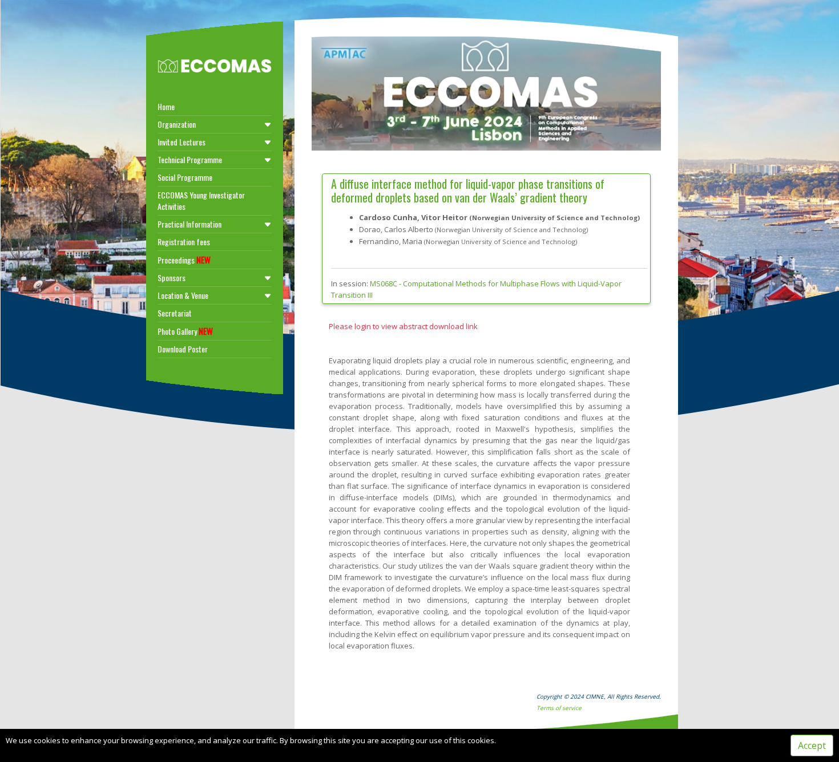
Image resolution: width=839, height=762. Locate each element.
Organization (177, 124)
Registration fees (184, 242)
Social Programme (185, 177)
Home (166, 106)
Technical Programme (190, 159)
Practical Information (189, 224)
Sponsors (171, 277)
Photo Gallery (185, 331)
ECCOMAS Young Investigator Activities (201, 200)
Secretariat (175, 313)
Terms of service (559, 708)
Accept (812, 745)
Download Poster (183, 349)
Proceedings (184, 259)
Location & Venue (183, 295)
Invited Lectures (181, 142)
